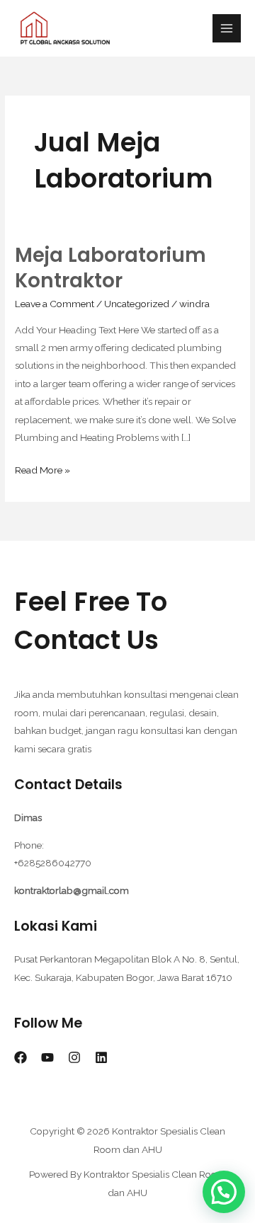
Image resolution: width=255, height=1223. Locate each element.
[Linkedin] (101, 1057)
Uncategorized (136, 303)
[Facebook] (20, 1057)
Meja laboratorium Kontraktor (110, 267)
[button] (224, 1192)
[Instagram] (74, 1057)
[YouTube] (47, 1057)
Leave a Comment (54, 303)
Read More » (42, 468)
